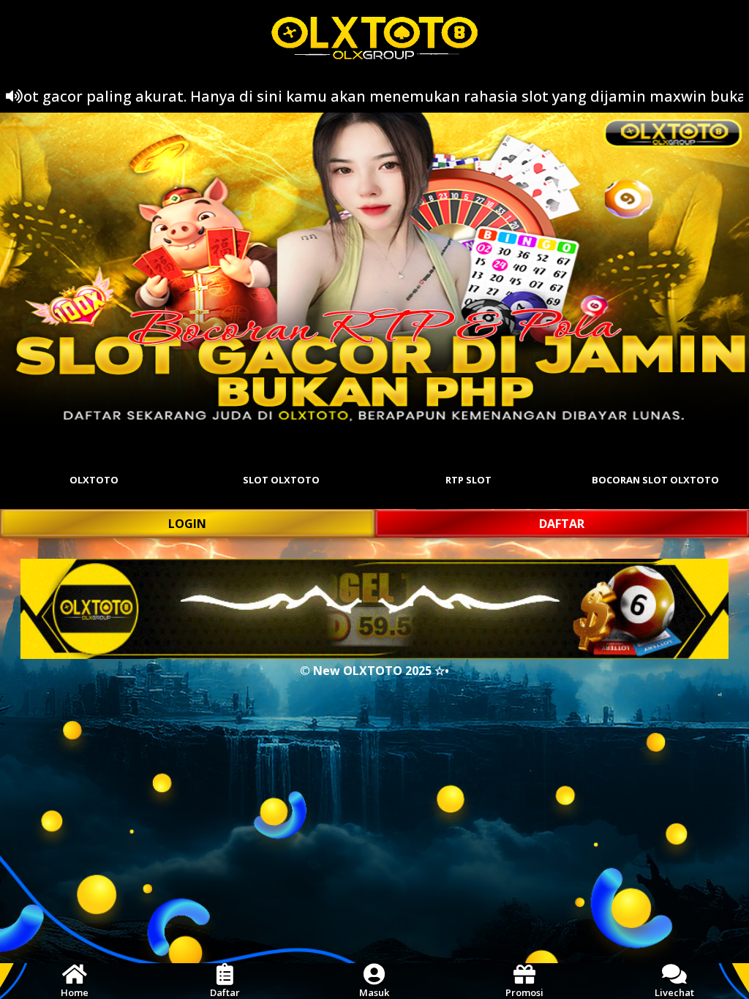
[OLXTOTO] (374, 269)
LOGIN (187, 524)
